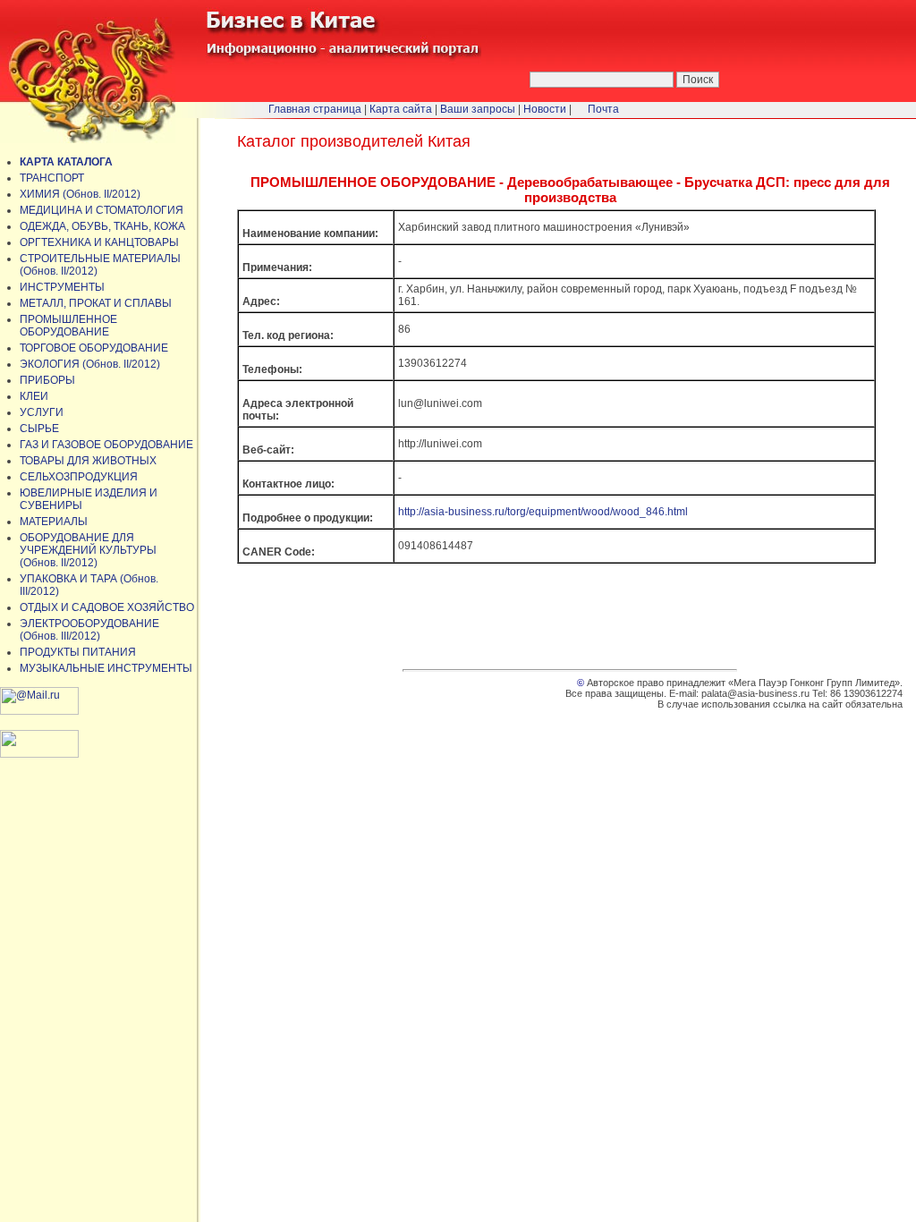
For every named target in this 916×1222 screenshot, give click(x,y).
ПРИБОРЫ (47, 380)
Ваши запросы (477, 109)
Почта (603, 109)
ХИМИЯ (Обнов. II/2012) (80, 194)
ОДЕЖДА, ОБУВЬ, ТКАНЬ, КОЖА (102, 226)
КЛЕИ (34, 396)
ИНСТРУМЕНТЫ (62, 287)
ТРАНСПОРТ (52, 178)
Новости (544, 109)
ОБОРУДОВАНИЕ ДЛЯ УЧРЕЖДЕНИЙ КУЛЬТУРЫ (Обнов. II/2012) (88, 550)
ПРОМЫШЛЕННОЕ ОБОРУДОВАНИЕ (68, 325)
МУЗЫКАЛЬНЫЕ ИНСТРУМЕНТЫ (106, 668)
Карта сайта (400, 109)
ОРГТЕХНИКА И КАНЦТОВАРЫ (99, 242)
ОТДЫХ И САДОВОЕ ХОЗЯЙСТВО (107, 607)
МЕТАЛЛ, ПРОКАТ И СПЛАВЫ (96, 303)
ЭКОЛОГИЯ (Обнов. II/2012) (90, 364)
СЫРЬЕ (39, 428)
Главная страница (314, 109)
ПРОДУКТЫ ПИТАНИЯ (78, 652)
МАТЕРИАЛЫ (54, 521)
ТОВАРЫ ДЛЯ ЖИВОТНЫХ (88, 460)
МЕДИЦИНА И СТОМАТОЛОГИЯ (101, 210)
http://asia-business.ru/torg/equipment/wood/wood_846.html (543, 511)
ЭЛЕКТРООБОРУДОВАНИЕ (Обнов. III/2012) (89, 629)
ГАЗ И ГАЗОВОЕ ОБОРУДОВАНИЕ (106, 444)
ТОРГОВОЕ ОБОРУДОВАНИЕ (94, 348)
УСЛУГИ (42, 412)
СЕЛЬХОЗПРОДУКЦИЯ (79, 477)
